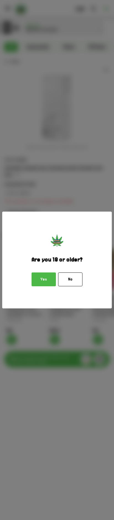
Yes (43, 279)
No (70, 279)
